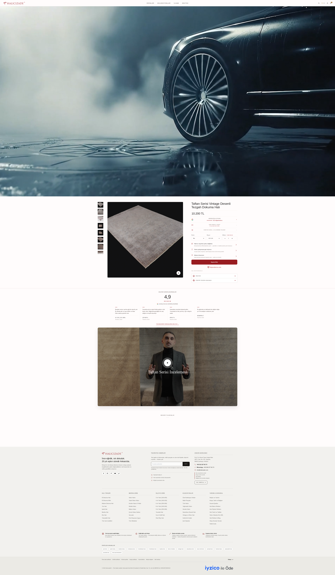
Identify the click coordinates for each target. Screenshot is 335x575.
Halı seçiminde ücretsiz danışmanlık (161, 477)
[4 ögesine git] (100, 226)
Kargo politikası (133, 559)
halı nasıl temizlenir (116, 552)
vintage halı (180, 549)
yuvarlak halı (106, 552)
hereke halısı (219, 549)
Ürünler (150, 3)
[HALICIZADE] (112, 453)
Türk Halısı (186, 503)
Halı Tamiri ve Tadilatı (215, 512)
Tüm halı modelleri (107, 521)
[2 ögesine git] (100, 212)
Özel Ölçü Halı (160, 518)
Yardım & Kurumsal (216, 493)
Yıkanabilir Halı (106, 518)
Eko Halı (104, 515)
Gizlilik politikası (116, 559)
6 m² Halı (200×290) (161, 503)
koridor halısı (122, 549)
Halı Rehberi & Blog (215, 518)
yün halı (105, 549)
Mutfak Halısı (132, 506)
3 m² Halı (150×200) (161, 497)
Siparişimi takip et (157, 475)
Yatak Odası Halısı (134, 500)
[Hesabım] (327, 3)
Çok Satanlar (186, 521)
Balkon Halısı (132, 509)
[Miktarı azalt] (225, 238)
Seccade (131, 515)
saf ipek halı (210, 549)
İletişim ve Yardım (214, 497)
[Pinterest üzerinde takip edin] (111, 473)
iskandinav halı (190, 549)
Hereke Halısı (186, 509)
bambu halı (162, 549)
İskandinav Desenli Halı (189, 512)
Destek (185, 3)
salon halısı (112, 549)
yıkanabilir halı (228, 549)
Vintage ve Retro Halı (188, 515)
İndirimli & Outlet (187, 518)
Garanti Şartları (214, 503)
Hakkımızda (213, 523)
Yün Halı (104, 506)
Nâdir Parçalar (187, 500)
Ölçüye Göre (160, 493)
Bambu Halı (105, 512)
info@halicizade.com (202, 470)
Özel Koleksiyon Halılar (189, 497)
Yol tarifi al (200, 482)
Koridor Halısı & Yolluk (135, 503)
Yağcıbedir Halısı (187, 506)
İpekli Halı (104, 509)
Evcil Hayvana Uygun (135, 518)
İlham (176, 3)
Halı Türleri (106, 493)
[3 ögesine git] (100, 219)
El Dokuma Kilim (106, 500)
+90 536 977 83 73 (205, 467)
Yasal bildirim (141, 559)
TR (322, 3)
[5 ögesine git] (100, 233)
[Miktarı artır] (232, 238)
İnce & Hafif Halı (160, 515)
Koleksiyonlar (163, 3)
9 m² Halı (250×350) (161, 509)
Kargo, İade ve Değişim (216, 500)
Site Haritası (157, 559)
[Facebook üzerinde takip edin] (103, 473)
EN (324, 3)
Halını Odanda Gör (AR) (216, 515)
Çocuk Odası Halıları (134, 512)
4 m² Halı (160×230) (161, 500)
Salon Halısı (132, 497)
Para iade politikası (106, 559)
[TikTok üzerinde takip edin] (119, 473)
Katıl (186, 463)
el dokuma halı (131, 549)
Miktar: (224, 235)
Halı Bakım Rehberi (215, 506)
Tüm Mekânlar (133, 521)
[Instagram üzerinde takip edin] (107, 473)
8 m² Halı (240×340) (161, 506)
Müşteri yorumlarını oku (158, 480)
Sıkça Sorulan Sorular (216, 521)
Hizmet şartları (124, 559)
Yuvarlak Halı (159, 512)
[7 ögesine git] (100, 247)
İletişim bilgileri (149, 559)
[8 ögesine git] (100, 254)
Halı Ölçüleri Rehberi (215, 509)
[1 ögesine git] (100, 205)
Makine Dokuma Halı (107, 503)
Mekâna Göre (133, 493)
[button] (214, 267)
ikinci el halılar (171, 549)
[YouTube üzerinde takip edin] (115, 473)
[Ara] (319, 3)
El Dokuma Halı (106, 497)
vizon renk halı (200, 549)
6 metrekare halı (142, 549)
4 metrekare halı (152, 549)
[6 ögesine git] (100, 240)
